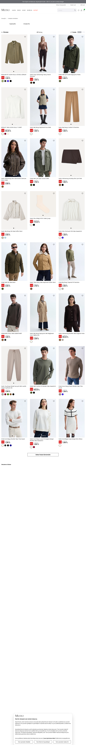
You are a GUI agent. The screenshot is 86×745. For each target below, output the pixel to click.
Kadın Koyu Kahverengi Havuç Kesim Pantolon (40, 75)
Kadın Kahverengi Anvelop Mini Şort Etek (70, 178)
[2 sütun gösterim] (83, 32)
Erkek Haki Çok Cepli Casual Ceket (39, 178)
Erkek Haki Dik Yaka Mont (8, 282)
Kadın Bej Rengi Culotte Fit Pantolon (69, 127)
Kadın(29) (13, 24)
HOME (24, 10)
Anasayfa (3, 18)
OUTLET (35, 10)
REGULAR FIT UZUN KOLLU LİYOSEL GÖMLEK (13, 74)
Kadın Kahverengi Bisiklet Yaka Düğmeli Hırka (71, 333)
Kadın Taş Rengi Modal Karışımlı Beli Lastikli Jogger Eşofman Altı (13, 387)
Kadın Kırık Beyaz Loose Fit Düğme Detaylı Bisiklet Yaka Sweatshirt (42, 439)
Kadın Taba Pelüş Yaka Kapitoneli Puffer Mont (43, 282)
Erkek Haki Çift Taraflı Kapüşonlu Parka (69, 74)
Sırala (74, 32)
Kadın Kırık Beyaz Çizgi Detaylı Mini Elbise (70, 439)
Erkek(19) (27, 24)
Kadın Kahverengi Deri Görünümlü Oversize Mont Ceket (13, 179)
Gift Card (82, 5)
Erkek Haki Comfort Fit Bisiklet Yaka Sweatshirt (43, 386)
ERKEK (19, 10)
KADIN (14, 10)
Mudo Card (73, 5)
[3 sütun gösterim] (79, 32)
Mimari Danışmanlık (61, 5)
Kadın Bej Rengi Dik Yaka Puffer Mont (11, 231)
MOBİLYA (29, 10)
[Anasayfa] (5, 10)
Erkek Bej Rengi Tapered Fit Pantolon (69, 282)
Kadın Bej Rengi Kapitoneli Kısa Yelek (40, 127)
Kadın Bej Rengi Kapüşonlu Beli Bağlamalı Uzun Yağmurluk (42, 334)
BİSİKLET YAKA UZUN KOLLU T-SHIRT (11, 127)
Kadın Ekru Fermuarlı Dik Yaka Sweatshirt (70, 231)
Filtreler (5, 32)
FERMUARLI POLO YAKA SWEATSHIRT (11, 333)
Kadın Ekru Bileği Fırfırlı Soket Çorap (40, 218)
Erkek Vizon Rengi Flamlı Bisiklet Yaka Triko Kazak (71, 387)
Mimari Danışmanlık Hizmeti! (43, 1)
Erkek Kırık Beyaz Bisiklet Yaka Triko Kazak (13, 439)
